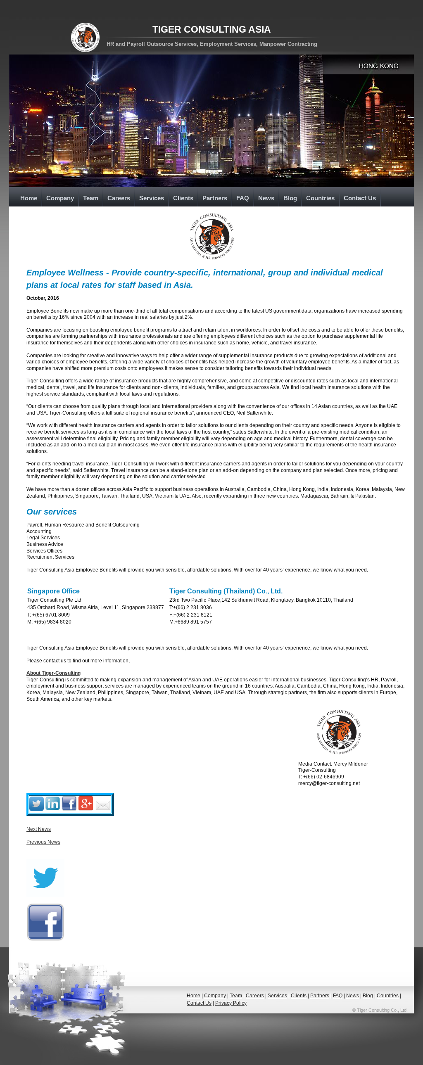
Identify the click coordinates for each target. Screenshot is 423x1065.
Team (90, 198)
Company (60, 198)
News (266, 198)
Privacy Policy (231, 1003)
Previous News (43, 842)
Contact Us (360, 198)
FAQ (242, 198)
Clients (183, 198)
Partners (214, 198)
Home (28, 198)
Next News (38, 829)
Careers (118, 198)
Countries (320, 198)
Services (151, 198)
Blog (290, 198)
